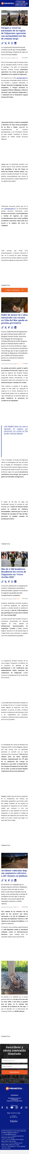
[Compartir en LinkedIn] (15, 43)
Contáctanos (14, 1099)
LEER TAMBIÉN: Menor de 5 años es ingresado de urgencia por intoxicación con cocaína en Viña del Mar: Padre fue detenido (16, 430)
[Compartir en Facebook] (9, 43)
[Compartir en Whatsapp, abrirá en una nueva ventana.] (12, 43)
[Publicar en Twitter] (6, 43)
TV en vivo (20, 2)
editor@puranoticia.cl (14, 1098)
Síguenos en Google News (14, 1100)
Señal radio (19, 4)
